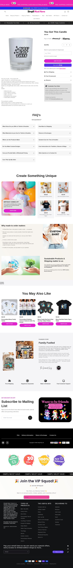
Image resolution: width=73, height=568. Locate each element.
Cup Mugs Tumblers (26, 520)
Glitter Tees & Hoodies (26, 528)
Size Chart (62, 68)
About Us (40, 537)
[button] (5, 11)
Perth (56, 517)
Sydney (57, 522)
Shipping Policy (42, 532)
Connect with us (42, 507)
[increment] (70, 45)
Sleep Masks (24, 525)
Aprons (22, 533)
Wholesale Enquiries (43, 534)
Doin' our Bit (41, 517)
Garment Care (41, 524)
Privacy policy (37, 563)
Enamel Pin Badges (25, 523)
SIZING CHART (41, 509)
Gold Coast (58, 512)
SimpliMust (23, 563)
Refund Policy (41, 522)
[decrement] (64, 45)
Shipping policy (53, 563)
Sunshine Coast (59, 519)
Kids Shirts (23, 514)
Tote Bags (23, 531)
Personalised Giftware (26, 538)
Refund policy (30, 563)
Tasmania (57, 524)
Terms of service (44, 563)
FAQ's (39, 512)
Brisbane (57, 509)
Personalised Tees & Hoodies (26, 517)
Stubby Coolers (25, 536)
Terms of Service (42, 529)
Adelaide (57, 507)
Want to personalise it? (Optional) (54, 50)
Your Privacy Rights (43, 527)
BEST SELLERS (24, 509)
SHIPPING (40, 514)
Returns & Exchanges (43, 519)
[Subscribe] (47, 497)
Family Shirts (24, 511)
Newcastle (57, 514)
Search (22, 541)
